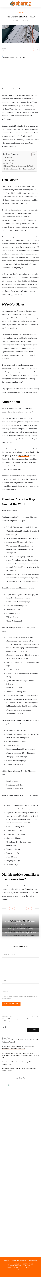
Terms (27, 1266)
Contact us (28, 1264)
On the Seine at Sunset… (33, 1019)
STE (3, 50)
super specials (24, 455)
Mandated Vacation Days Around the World (18, 166)
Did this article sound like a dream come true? (19, 169)
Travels (20, 12)
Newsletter (20, 1269)
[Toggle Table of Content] (32, 154)
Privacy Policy (14, 1266)
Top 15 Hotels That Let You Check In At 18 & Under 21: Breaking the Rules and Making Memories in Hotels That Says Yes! (20, 1055)
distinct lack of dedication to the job (22, 261)
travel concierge (28, 889)
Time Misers (8, 157)
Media (28, 1268)
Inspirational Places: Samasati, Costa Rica (20, 933)
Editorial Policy (14, 1268)
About (16, 1264)
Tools (7, 1264)
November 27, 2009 (20, 21)
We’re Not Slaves (10, 160)
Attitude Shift (8, 163)
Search (4, 1027)
